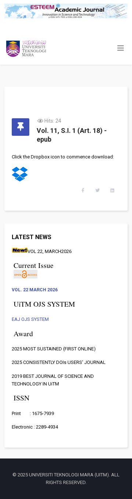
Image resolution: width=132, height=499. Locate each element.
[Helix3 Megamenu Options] (120, 48)
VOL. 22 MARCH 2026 (35, 289)
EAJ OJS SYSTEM (30, 319)
